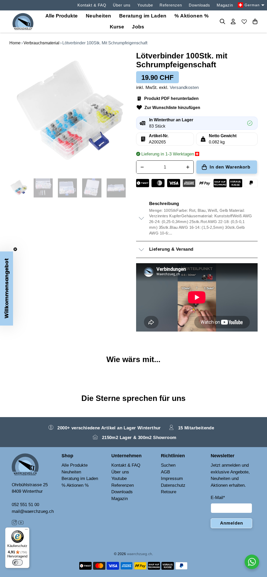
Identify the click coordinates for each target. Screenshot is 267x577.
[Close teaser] (15, 249)
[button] (6, 288)
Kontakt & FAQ (91, 5)
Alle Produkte (75, 465)
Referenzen (171, 5)
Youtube (145, 5)
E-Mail (218, 497)
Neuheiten (98, 16)
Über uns (122, 5)
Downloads (199, 5)
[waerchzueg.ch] (23, 21)
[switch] (17, 562)
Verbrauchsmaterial (41, 43)
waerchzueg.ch (139, 554)
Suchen (168, 465)
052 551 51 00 (25, 504)
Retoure (168, 491)
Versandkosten (184, 87)
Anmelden (231, 523)
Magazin (225, 5)
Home (15, 43)
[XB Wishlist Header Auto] (244, 21)
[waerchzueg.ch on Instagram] (14, 523)
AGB (165, 472)
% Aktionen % (191, 16)
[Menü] (26, 530)
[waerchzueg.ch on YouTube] (20, 523)
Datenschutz (173, 485)
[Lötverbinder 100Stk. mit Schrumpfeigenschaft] (70, 112)
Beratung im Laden (143, 16)
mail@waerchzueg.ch (33, 511)
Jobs (138, 26)
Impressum (172, 478)
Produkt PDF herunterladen (171, 98)
